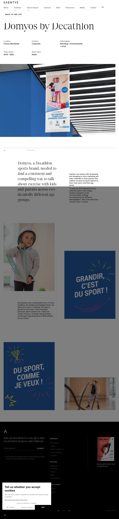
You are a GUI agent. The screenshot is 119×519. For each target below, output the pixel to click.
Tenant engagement (57, 449)
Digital (52, 475)
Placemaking (54, 443)
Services (47, 8)
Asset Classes (32, 8)
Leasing (52, 446)
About (6, 8)
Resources (70, 8)
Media (82, 8)
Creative (53, 472)
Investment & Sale (56, 452)
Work (58, 8)
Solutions (17, 8)
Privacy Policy (33, 456)
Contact (93, 8)
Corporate (53, 455)
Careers (52, 492)
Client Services (55, 478)
